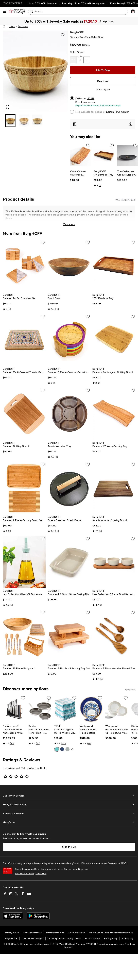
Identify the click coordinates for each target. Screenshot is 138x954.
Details (86, 45)
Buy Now (102, 81)
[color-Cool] (62, 749)
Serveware (23, 26)
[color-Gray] (67, 749)
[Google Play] (38, 915)
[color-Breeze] (57, 749)
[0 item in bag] (133, 11)
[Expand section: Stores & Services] (69, 813)
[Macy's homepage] (4, 26)
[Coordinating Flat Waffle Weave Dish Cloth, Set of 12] (65, 709)
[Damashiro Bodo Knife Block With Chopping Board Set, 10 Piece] (14, 709)
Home (12, 26)
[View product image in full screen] (7, 107)
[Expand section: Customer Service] (69, 795)
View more (69, 224)
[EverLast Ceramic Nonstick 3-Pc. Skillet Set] (39, 709)
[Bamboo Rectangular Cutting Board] (113, 340)
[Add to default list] (88, 146)
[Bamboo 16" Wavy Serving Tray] (113, 414)
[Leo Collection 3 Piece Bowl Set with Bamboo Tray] (113, 562)
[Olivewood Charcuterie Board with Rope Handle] (80, 155)
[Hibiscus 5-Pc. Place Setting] (91, 709)
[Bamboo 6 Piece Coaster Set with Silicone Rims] (69, 340)
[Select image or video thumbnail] (10, 120)
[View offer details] (102, 124)
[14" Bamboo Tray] (104, 155)
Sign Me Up (69, 846)
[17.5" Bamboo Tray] (113, 266)
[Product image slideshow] (35, 71)
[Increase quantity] (86, 60)
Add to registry (103, 89)
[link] (80, 176)
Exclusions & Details (24, 873)
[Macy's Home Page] (17, 11)
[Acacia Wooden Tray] (69, 414)
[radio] (56, 749)
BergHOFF (77, 32)
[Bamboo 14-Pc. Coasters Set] (24, 266)
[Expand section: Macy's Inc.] (69, 822)
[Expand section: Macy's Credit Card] (69, 804)
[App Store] (13, 915)
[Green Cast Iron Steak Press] (69, 488)
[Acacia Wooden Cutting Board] (113, 488)
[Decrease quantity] (73, 60)
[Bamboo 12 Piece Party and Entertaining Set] (24, 636)
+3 (72, 749)
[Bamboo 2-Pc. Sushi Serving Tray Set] (69, 636)
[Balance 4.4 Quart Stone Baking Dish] (69, 562)
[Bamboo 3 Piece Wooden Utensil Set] (113, 636)
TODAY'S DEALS (12, 3)
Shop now (107, 21)
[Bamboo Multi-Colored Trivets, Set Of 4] (24, 340)
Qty (80, 56)
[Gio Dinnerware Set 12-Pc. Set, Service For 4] (116, 709)
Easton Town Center (117, 112)
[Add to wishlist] (62, 34)
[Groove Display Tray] (127, 155)
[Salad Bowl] (69, 266)
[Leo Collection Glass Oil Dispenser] (24, 562)
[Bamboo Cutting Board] (24, 414)
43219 (90, 98)
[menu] (5, 11)
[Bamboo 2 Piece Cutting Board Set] (24, 488)
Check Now (41, 873)
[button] (35, 78)
